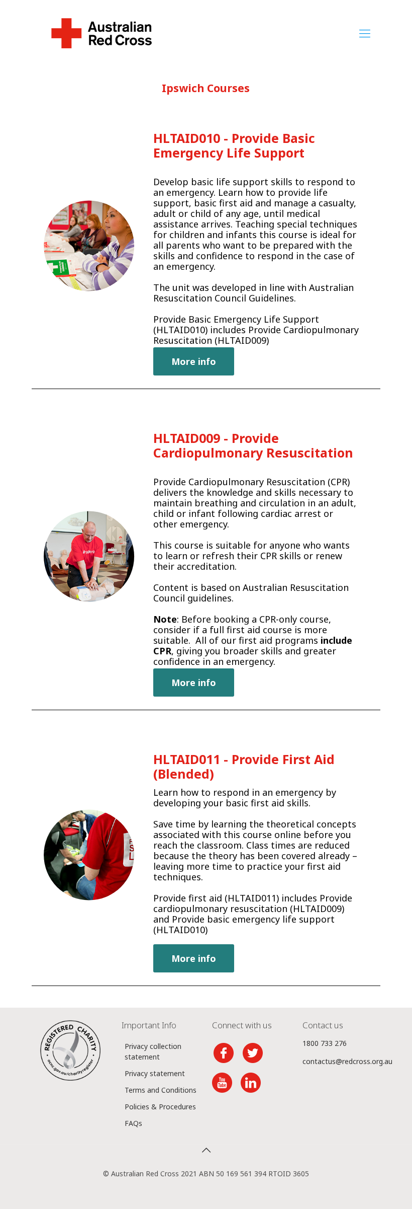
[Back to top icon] (206, 1150)
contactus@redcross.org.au (347, 1061)
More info (193, 361)
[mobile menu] (364, 32)
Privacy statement (155, 1073)
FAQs (133, 1123)
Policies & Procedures (160, 1106)
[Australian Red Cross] (101, 32)
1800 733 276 (324, 1043)
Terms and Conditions (160, 1090)
